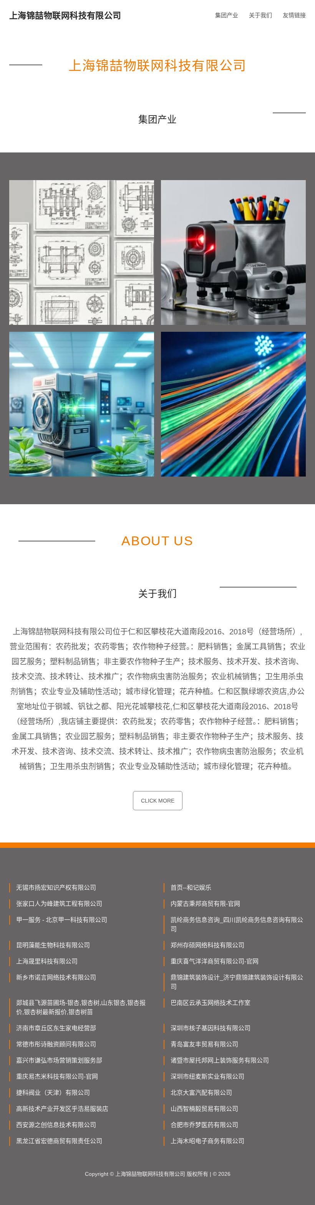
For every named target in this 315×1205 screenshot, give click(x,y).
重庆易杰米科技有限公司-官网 (57, 1076)
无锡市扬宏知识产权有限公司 (56, 887)
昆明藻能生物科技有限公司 (53, 945)
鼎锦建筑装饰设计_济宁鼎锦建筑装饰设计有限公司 (237, 982)
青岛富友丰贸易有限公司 (204, 1044)
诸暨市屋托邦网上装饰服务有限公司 (220, 1060)
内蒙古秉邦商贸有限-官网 (205, 903)
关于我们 (260, 15)
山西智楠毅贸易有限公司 (204, 1109)
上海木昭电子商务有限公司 (207, 1141)
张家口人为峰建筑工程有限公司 (59, 903)
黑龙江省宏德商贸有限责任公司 (59, 1141)
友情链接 (294, 15)
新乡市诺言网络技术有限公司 (56, 977)
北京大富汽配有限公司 (201, 1092)
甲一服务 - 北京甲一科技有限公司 (61, 920)
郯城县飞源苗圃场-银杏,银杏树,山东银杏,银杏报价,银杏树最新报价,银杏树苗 (81, 1007)
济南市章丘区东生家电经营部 (56, 1028)
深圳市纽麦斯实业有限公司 (207, 1076)
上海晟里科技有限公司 (47, 961)
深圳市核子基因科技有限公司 (210, 1028)
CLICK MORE (157, 801)
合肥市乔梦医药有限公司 (204, 1125)
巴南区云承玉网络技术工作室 (210, 1003)
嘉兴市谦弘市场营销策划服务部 (59, 1060)
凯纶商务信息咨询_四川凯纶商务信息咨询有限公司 (237, 924)
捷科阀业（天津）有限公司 (53, 1092)
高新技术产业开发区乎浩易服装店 (62, 1109)
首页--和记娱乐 (191, 887)
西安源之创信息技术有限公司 (56, 1125)
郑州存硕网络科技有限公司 (207, 945)
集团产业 (226, 15)
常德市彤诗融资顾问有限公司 (56, 1044)
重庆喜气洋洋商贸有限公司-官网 (215, 961)
